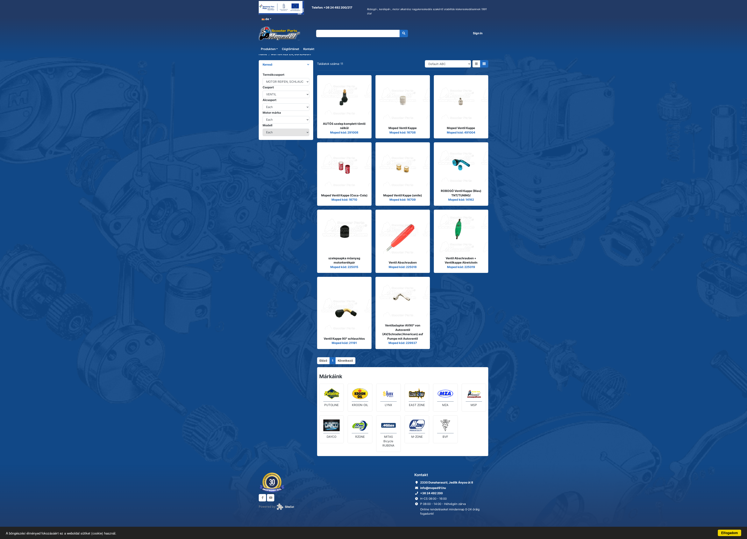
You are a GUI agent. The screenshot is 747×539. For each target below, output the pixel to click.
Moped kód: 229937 (402, 343)
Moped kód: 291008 (344, 132)
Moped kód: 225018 (403, 267)
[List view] (476, 64)
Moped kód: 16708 (402, 132)
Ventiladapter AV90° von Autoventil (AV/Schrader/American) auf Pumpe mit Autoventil (402, 332)
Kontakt (308, 49)
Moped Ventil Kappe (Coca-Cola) (344, 195)
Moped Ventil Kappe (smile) (402, 195)
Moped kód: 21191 (344, 343)
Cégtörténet (290, 49)
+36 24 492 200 (431, 493)
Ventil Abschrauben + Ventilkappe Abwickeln (461, 260)
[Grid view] (484, 64)
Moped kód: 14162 (461, 199)
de (267, 19)
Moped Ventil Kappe (402, 128)
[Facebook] (262, 497)
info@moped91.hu (433, 488)
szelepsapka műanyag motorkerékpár (344, 260)
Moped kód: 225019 (461, 267)
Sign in (477, 33)
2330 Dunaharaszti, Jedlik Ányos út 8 (446, 482)
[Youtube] (270, 497)
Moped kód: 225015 (344, 267)
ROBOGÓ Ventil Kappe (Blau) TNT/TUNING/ (461, 193)
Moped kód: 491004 (461, 132)
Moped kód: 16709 (402, 199)
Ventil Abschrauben (403, 262)
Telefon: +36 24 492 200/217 (331, 7)
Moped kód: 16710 (344, 199)
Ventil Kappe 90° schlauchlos (344, 338)
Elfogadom (729, 532)
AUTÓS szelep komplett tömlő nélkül (344, 126)
